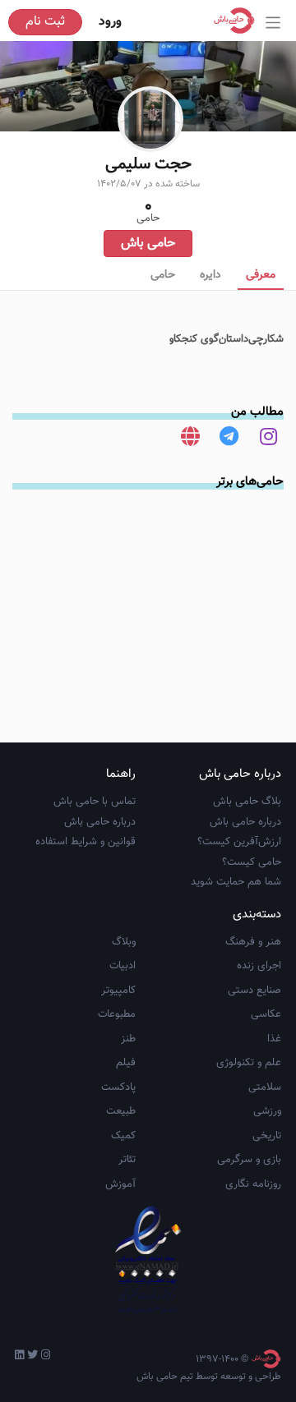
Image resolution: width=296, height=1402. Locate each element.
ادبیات (122, 966)
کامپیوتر (118, 990)
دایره (210, 275)
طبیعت (121, 1111)
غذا (274, 1039)
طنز (128, 1039)
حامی (162, 275)
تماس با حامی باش (94, 801)
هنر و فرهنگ (253, 942)
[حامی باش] (238, 20)
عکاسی (266, 1014)
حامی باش (148, 243)
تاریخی (266, 1136)
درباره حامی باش (245, 822)
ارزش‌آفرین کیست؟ (239, 842)
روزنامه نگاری (253, 1184)
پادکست (118, 1087)
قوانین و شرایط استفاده (85, 842)
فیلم (126, 1063)
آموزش (120, 1184)
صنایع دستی (254, 990)
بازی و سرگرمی (249, 1159)
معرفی (260, 275)
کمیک (123, 1136)
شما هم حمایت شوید (236, 882)
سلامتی (264, 1087)
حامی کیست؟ (251, 862)
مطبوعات (117, 1014)
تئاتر (127, 1159)
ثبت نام (45, 21)
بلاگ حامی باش (247, 801)
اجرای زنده (259, 966)
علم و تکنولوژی (248, 1063)
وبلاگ (124, 942)
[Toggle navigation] (273, 22)
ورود (110, 21)
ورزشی (267, 1111)
